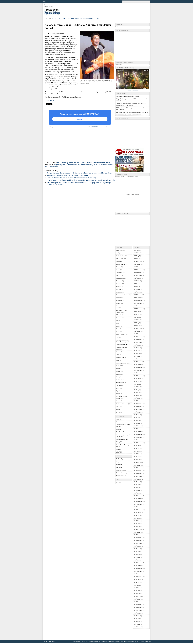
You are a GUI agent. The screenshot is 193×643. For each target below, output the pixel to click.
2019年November (138, 336)
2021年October (137, 272)
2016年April (137, 456)
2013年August (137, 546)
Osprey (118, 352)
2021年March (137, 292)
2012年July (136, 582)
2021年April (137, 289)
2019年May (137, 353)
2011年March (137, 627)
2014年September (138, 509)
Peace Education (120, 357)
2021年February (138, 295)
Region (118, 368)
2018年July (136, 381)
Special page (119, 385)
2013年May (137, 554)
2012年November (138, 571)
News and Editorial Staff (122, 439)
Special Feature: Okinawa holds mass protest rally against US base (75, 18)
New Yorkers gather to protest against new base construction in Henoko (83, 163)
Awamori (118, 261)
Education (118, 289)
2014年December (138, 501)
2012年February (138, 596)
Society (118, 379)
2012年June (137, 585)
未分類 (118, 412)
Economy (118, 283)
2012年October (137, 574)
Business (118, 267)
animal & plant (119, 250)
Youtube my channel (121, 475)
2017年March (137, 426)
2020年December (138, 300)
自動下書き (119, 452)
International (119, 317)
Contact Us (119, 429)
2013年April (137, 557)
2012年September (138, 576)
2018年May (137, 387)
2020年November (138, 303)
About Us (118, 419)
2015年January (137, 498)
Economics (118, 281)
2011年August (137, 613)
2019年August (137, 345)
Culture (118, 275)
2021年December (138, 267)
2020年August (137, 311)
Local (117, 331)
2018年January (137, 398)
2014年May (137, 521)
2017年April (137, 423)
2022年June (137, 250)
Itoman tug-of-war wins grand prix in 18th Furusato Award (67, 175)
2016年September (138, 442)
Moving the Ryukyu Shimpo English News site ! (128, 96)
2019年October (137, 339)
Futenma (118, 303)
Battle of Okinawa (120, 264)
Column (118, 269)
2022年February (138, 261)
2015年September (138, 476)
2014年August (137, 512)
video (117, 406)
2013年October (137, 540)
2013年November (138, 537)
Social (117, 377)
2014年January (137, 532)
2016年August (137, 445)
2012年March (137, 593)
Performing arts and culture (122, 363)
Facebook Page (119, 459)
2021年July (136, 281)
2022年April (137, 256)
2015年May (137, 487)
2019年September (138, 342)
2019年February (138, 362)
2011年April (137, 624)
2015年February (138, 496)
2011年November (138, 604)
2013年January (137, 565)
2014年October (137, 507)
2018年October (137, 373)
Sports (117, 388)
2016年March (137, 459)
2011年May (137, 621)
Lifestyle (118, 326)
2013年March (137, 560)
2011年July (136, 616)
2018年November (138, 370)
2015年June (137, 484)
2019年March (137, 359)
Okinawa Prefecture (121, 470)
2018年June (137, 384)
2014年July (136, 515)
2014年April (137, 523)
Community (119, 272)
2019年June (137, 350)
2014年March (137, 526)
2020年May (137, 320)
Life (117, 323)
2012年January (137, 599)
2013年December (138, 535)
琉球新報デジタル (96, 126)
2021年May (137, 286)
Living (117, 329)
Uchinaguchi (119, 401)
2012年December (138, 568)
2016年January (137, 465)
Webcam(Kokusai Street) (132, 90)
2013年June (137, 551)
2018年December (138, 367)
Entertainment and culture (122, 295)
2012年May (137, 588)
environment (119, 297)
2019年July (136, 348)
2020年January (137, 331)
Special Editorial (120, 382)
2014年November (138, 504)
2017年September (138, 409)
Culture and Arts (120, 278)
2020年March (137, 325)
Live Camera (119, 467)
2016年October (137, 440)
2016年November (138, 437)
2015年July (136, 482)
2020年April (137, 323)
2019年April (137, 356)
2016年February (138, 462)
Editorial (118, 286)
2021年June (137, 283)
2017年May (137, 420)
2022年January (137, 264)
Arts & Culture (119, 258)
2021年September (138, 275)
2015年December (138, 468)
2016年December (138, 434)
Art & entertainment (121, 256)
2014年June (137, 518)
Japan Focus (119, 464)
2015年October (137, 473)
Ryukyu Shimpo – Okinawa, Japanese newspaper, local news (59, 12)
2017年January (137, 431)
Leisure (118, 320)
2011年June (137, 618)
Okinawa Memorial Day (122, 344)
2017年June (137, 417)
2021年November (138, 269)
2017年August (137, 412)
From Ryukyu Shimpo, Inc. (122, 432)
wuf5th (118, 409)
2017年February (138, 429)
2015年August (137, 479)
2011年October (137, 607)
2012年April (137, 590)
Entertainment (119, 292)
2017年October (137, 406)
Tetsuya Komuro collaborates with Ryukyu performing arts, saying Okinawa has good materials (81, 180)
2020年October (137, 306)
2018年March (137, 392)
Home (44, 1)
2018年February (138, 395)
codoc (109, 127)
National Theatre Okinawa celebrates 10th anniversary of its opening (71, 178)
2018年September (138, 376)
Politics (118, 365)
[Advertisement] (113, 9)
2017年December (138, 401)
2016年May (137, 454)
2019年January (137, 364)
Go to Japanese (50, 100)
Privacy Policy (119, 442)
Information (119, 315)
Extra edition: (119, 300)
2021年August (137, 278)
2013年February (138, 562)
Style (117, 391)
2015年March (137, 493)
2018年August (137, 378)
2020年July (136, 314)
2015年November (138, 470)
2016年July (136, 448)
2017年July (136, 415)
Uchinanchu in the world (122, 404)
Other (117, 354)
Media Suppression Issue (122, 334)
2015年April (137, 490)
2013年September (138, 543)
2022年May (137, 253)
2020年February (138, 328)
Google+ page (119, 461)
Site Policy (118, 449)
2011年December (138, 602)
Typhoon (118, 393)
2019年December (138, 334)
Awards (118, 422)
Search (123, 1)
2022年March (137, 258)
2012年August (137, 579)
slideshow (118, 374)
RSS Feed (118, 482)
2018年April (137, 389)
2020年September (138, 309)
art (116, 253)
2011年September (138, 610)
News (117, 337)
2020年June (137, 317)
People (117, 360)
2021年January (137, 297)
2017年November (138, 403)
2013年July (136, 549)
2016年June (137, 451)
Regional (118, 371)
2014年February (138, 529)
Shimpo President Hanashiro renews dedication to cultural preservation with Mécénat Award (79, 173)
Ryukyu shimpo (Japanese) (123, 473)
